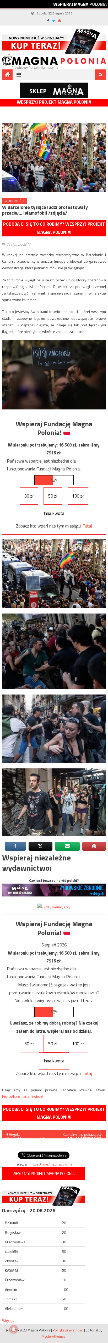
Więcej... (8, 1320)
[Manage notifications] (13, 1329)
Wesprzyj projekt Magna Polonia (54, 102)
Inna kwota (54, 513)
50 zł (52, 496)
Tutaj (87, 526)
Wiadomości (14, 201)
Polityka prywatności (68, 1330)
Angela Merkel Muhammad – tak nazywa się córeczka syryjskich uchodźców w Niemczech (25, 1135)
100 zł (78, 496)
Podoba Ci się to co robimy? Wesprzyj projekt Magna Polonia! (54, 228)
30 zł (29, 496)
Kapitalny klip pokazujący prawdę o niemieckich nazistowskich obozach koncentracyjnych (82, 1135)
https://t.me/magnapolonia (51, 1164)
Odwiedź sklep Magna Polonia (54, 90)
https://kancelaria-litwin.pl (22, 1096)
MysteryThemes (54, 1336)
